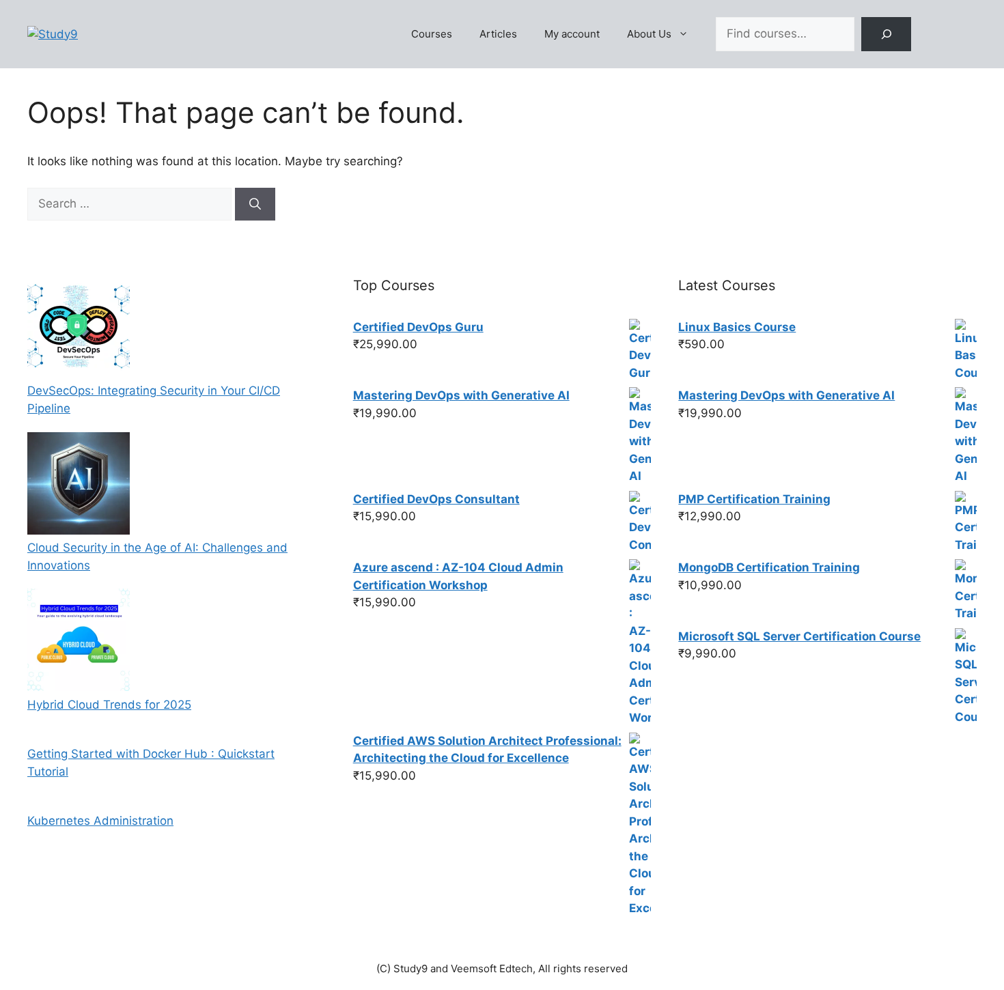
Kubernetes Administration (100, 821)
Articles (498, 33)
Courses (431, 33)
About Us (649, 33)
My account (572, 33)
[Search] (886, 34)
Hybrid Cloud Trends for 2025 (109, 704)
